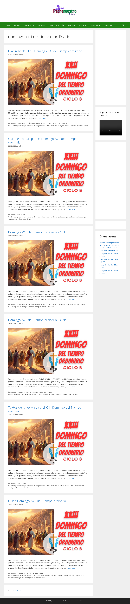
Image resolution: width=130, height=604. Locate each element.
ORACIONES (83, 25)
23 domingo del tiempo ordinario (21, 217)
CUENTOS (41, 25)
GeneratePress (78, 601)
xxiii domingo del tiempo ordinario (19, 219)
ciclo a (12, 394)
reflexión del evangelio (70, 394)
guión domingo (63, 217)
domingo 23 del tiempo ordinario (26, 394)
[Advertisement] (115, 69)
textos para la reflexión (73, 486)
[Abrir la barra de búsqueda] (123, 25)
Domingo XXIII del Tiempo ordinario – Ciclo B (38, 232)
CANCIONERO (29, 25)
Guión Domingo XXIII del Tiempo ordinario (37, 501)
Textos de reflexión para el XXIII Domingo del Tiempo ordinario (44, 409)
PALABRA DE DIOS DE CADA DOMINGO (44, 123)
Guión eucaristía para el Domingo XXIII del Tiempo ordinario (42, 140)
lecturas (44, 307)
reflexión (73, 126)
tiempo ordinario (82, 126)
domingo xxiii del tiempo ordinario (45, 126)
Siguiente (18, 590)
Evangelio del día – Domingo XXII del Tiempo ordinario (45, 51)
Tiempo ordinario (79, 304)
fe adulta (61, 486)
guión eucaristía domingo (77, 217)
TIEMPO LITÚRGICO (66, 304)
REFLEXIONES (96, 25)
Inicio (8, 25)
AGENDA (17, 25)
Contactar (108, 25)
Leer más (42, 118)
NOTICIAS (71, 25)
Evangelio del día (63, 126)
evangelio (38, 307)
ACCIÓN (13, 123)
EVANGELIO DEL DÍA (56, 25)
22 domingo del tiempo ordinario (21, 126)
